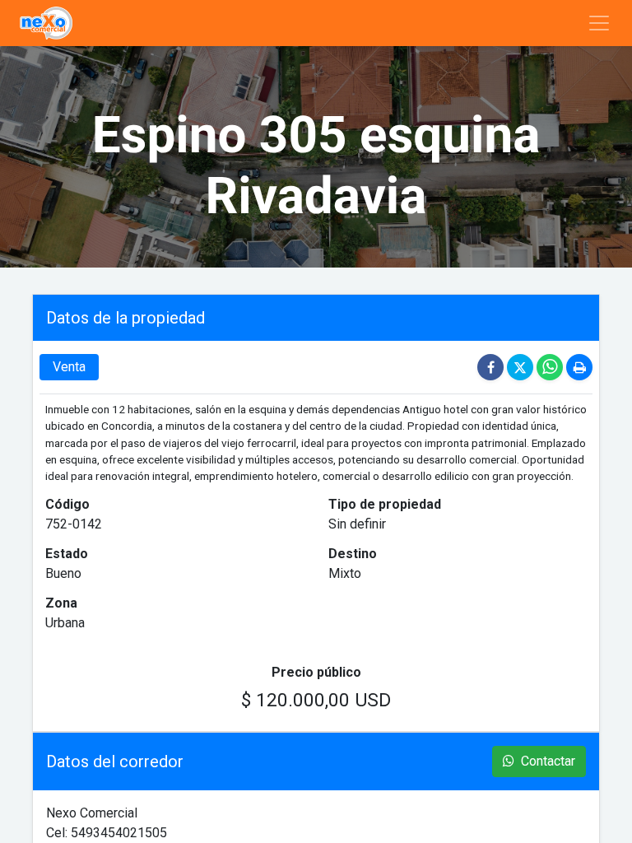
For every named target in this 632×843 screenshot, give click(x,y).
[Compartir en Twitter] (522, 366)
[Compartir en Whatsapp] (551, 366)
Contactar (546, 761)
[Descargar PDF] (579, 366)
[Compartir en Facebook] (492, 366)
